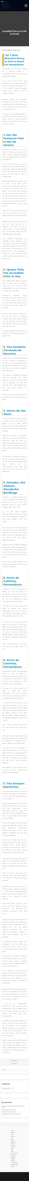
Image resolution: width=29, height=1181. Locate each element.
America (13, 1132)
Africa (12, 1130)
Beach (12, 1140)
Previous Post (14, 1060)
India (12, 1149)
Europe (12, 1147)
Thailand (13, 1160)
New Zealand (14, 1153)
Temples (13, 1158)
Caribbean (13, 1145)
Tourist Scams (14, 1162)
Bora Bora (13, 1141)
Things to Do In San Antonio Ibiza (9, 1111)
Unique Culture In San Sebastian (9, 1109)
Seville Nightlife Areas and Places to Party (11, 1114)
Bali (12, 1138)
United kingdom (14, 1164)
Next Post (14, 1063)
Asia (12, 1134)
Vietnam (13, 1166)
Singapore (13, 1157)
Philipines (13, 1155)
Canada (12, 1143)
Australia (13, 1136)
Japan (12, 1151)
